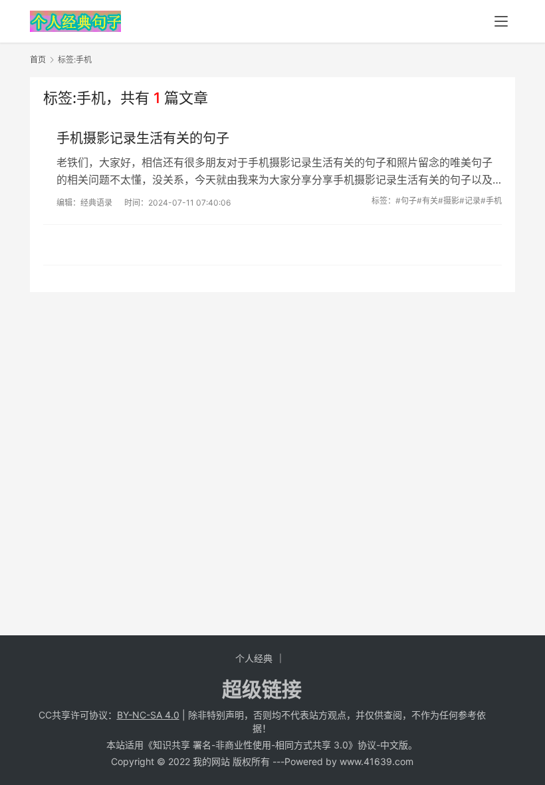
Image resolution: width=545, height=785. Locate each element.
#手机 (491, 201)
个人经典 (253, 658)
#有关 (427, 201)
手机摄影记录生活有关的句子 (142, 138)
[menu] (501, 21)
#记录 (470, 201)
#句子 (406, 201)
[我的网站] (75, 17)
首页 (38, 60)
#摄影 (448, 201)
